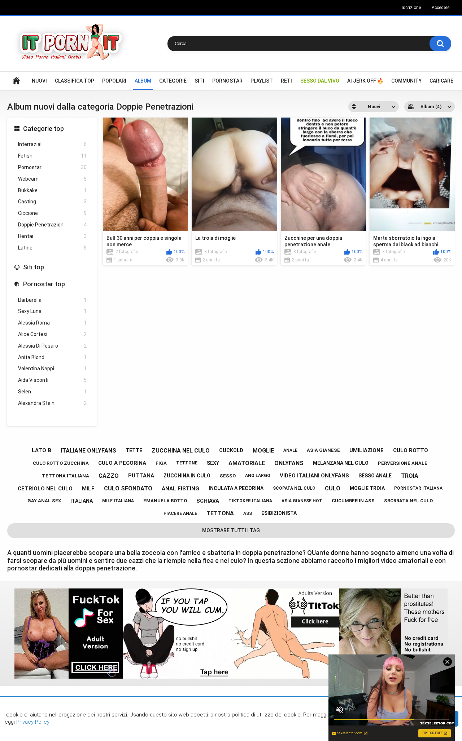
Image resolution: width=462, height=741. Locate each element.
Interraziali (52, 144)
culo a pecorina (122, 463)
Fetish (52, 156)
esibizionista (279, 513)
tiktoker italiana (250, 500)
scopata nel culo (294, 488)
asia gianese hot (302, 500)
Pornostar (227, 81)
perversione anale (402, 463)
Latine (52, 248)
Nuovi (39, 81)
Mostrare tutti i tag (231, 530)
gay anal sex (44, 500)
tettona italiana (65, 475)
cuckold (231, 450)
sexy (213, 463)
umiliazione (366, 450)
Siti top (33, 267)
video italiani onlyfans (314, 475)
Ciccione (52, 213)
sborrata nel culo (408, 500)
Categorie (173, 81)
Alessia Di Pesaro (52, 346)
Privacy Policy (32, 722)
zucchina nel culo (181, 450)
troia (409, 475)
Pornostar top (44, 284)
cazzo (109, 475)
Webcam (52, 179)
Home (16, 81)
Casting (52, 201)
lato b (41, 450)
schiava (207, 501)
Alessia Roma (52, 323)
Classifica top (74, 81)
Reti (286, 81)
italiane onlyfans (88, 450)
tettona (220, 513)
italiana (81, 501)
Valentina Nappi (52, 368)
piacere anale (180, 513)
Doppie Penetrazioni (52, 225)
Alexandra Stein (52, 403)
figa (161, 463)
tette (134, 450)
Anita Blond (52, 357)
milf (88, 488)
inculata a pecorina (236, 488)
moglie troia (367, 488)
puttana (141, 475)
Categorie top (43, 128)
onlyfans (289, 463)
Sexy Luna (52, 311)
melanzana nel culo (341, 463)
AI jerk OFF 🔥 (365, 81)
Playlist (261, 81)
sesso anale (375, 475)
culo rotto (410, 450)
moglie (263, 450)
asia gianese (323, 450)
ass (247, 513)
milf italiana (118, 500)
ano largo (257, 475)
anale (290, 450)
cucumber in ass (353, 500)
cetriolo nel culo (45, 488)
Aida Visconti (52, 380)
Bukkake (52, 190)
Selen (52, 391)
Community (406, 81)
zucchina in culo (187, 475)
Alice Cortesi (52, 334)
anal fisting (180, 488)
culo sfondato (128, 488)
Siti (199, 81)
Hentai (52, 236)
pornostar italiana (418, 488)
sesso (228, 475)
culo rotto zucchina (61, 463)
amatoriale (246, 463)
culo (332, 488)
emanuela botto (165, 500)
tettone (186, 463)
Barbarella (52, 300)
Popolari (114, 81)
